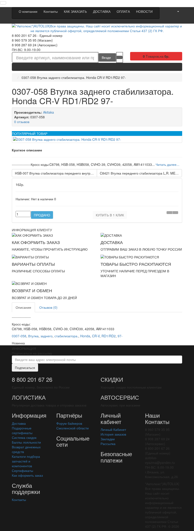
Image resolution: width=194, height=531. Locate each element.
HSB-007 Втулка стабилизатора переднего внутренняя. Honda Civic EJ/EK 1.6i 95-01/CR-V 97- (56, 173)
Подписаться (25, 367)
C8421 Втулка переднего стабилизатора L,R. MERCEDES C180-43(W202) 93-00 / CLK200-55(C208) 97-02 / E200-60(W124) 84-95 (141, 173)
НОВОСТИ (144, 11)
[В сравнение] (175, 212)
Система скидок (24, 437)
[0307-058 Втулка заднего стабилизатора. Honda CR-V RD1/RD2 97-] (97, 139)
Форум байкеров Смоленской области (72, 425)
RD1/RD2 (108, 336)
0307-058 (19, 336)
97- (120, 336)
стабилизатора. (66, 336)
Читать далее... (167, 164)
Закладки (108, 439)
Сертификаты (22, 470)
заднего (46, 336)
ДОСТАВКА (101, 11)
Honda (85, 336)
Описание (23, 307)
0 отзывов (21, 121)
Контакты (51, 11)
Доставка (19, 423)
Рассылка (108, 443)
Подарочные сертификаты (22, 430)
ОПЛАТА (123, 11)
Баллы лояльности (26, 442)
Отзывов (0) (48, 307)
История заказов (113, 434)
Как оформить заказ (27, 475)
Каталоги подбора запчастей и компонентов (26, 461)
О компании (28, 11)
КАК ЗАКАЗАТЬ (75, 11)
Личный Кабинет (113, 429)
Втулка (33, 336)
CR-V (96, 336)
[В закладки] (169, 212)
